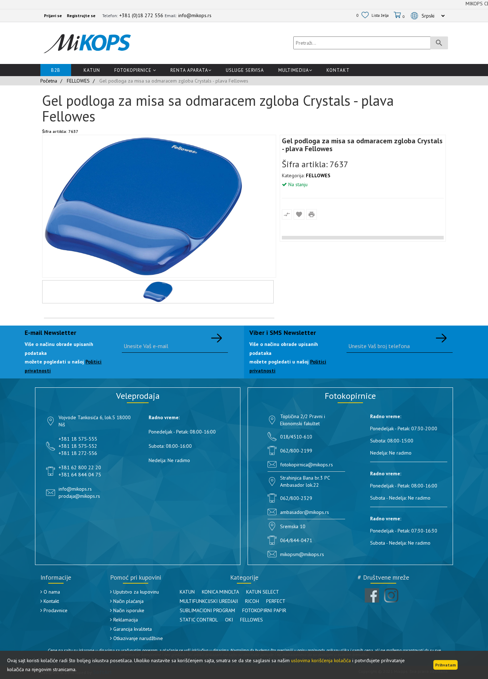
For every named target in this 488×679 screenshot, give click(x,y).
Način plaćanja (128, 601)
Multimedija (293, 70)
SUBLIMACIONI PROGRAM (207, 610)
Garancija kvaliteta (132, 629)
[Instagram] (391, 595)
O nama (51, 592)
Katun (92, 70)
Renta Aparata (189, 70)
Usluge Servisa (245, 70)
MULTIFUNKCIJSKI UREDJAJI (209, 601)
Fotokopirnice (133, 70)
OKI (229, 619)
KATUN (187, 592)
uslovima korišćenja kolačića (321, 660)
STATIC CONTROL (199, 619)
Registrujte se (81, 15)
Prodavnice (55, 610)
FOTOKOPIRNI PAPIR (264, 610)
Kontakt (338, 70)
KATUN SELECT (262, 592)
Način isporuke (128, 610)
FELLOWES (318, 175)
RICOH (252, 601)
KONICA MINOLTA (220, 592)
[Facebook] (372, 595)
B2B (55, 70)
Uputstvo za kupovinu (135, 592)
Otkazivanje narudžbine (137, 638)
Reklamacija (125, 619)
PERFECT (275, 601)
